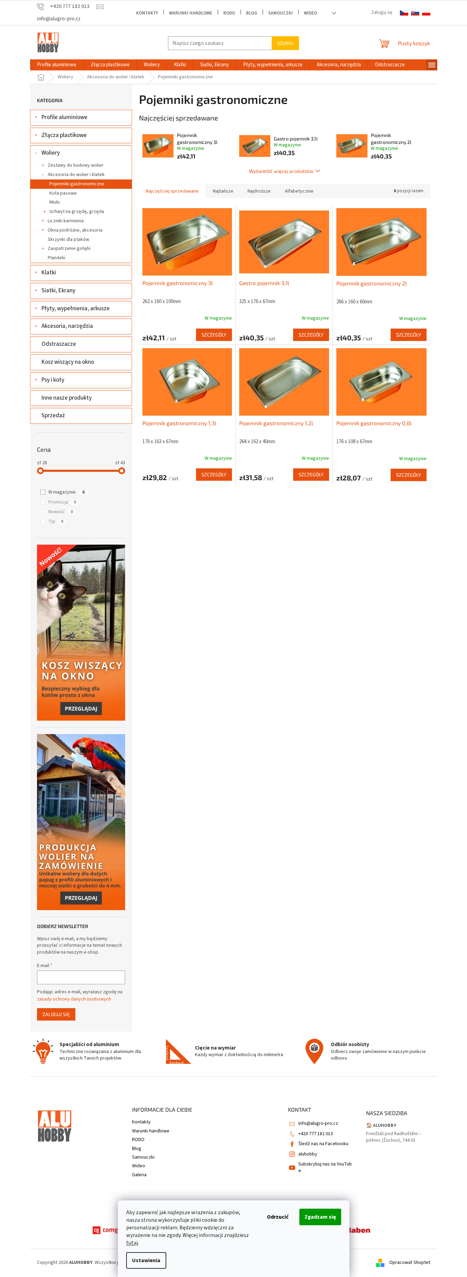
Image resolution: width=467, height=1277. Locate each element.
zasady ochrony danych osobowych (74, 999)
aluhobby (307, 1154)
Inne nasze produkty (66, 398)
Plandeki (56, 257)
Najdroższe (259, 191)
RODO (229, 13)
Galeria (139, 1174)
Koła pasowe (63, 193)
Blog (251, 13)
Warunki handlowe (190, 13)
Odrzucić (278, 1217)
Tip (55, 521)
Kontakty (147, 13)
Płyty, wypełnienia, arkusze (75, 308)
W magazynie (66, 492)
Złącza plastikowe (64, 135)
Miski (54, 202)
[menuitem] (56, 64)
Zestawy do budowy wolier (76, 165)
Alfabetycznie (299, 191)
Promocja (62, 502)
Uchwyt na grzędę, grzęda (76, 211)
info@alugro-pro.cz (318, 1123)
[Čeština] (404, 13)
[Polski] (426, 13)
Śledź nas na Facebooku (323, 1143)
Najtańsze (223, 191)
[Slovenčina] (415, 13)
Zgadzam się (320, 1217)
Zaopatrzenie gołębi (69, 248)
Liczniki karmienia (66, 220)
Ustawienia (146, 1260)
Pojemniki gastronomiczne (76, 184)
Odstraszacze (58, 344)
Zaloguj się (56, 1014)
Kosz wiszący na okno (67, 362)
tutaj (132, 1243)
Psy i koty (52, 380)
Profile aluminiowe (64, 117)
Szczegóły (214, 335)
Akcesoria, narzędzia (67, 326)
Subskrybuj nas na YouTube (325, 1167)
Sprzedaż (53, 415)
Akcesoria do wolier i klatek (76, 174)
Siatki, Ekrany (58, 290)
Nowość (60, 511)
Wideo (310, 13)
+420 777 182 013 (315, 1133)
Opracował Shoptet (409, 1262)
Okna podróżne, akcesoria (75, 230)
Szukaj (285, 43)
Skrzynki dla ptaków (68, 239)
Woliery (50, 153)
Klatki (48, 273)
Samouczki (280, 13)
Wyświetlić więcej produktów (281, 171)
